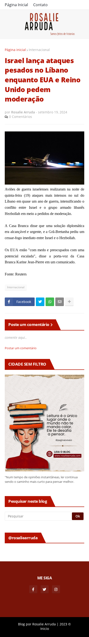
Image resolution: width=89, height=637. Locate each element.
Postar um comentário (21, 348)
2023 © (65, 624)
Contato (40, 4)
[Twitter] (40, 302)
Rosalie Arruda (44, 624)
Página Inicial (16, 4)
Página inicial (15, 49)
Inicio (44, 628)
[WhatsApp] (50, 302)
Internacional (39, 49)
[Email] (59, 302)
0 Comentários (20, 116)
